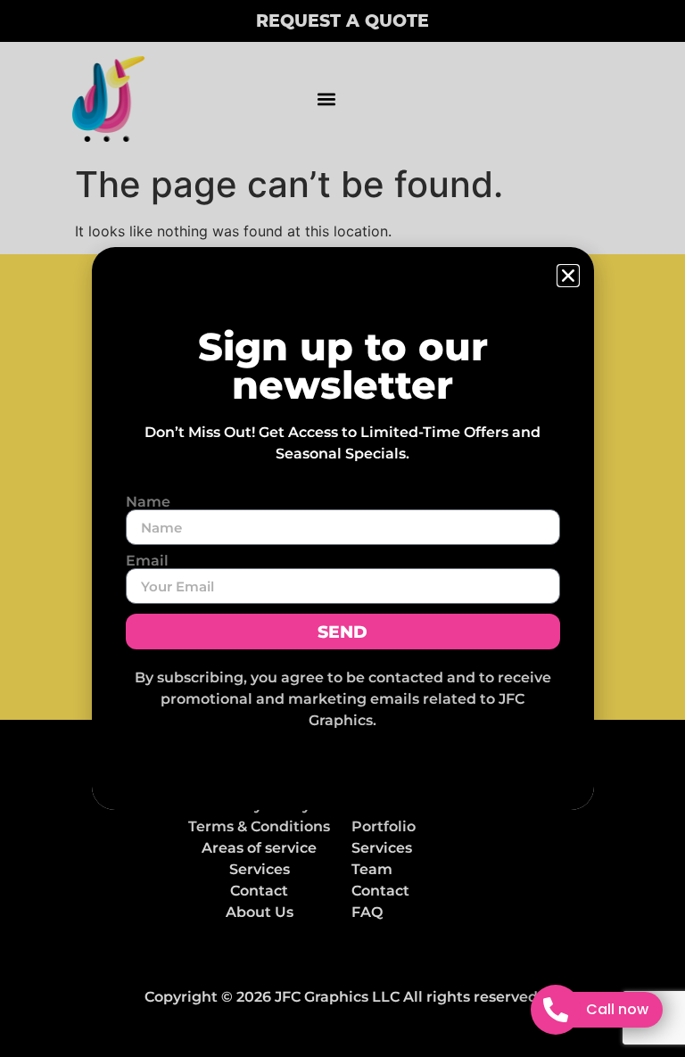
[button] (568, 276)
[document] (342, 528)
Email (147, 561)
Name (148, 502)
